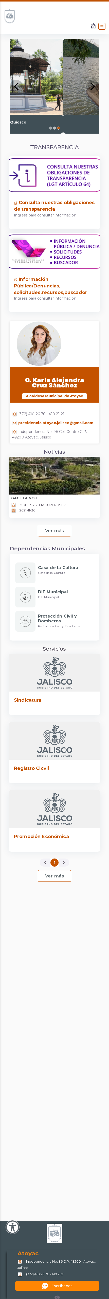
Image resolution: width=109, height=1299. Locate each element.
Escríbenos (61, 1286)
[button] (16, 86)
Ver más (54, 530)
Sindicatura (28, 700)
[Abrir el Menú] (101, 26)
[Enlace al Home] (94, 26)
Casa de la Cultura (58, 567)
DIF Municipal (53, 592)
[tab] (50, 128)
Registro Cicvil (31, 768)
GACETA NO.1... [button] (26, 498)
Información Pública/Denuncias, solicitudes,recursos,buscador (50, 286)
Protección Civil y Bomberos (57, 618)
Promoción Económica (41, 836)
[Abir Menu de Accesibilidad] (13, 1227)
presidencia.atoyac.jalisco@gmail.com (55, 423)
